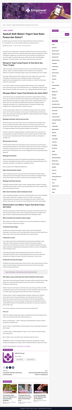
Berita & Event (55, 57)
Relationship (55, 160)
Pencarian (55, 30)
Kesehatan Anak (56, 104)
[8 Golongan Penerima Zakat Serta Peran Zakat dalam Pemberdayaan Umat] (25, 388)
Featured (5, 30)
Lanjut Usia (54, 113)
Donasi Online (55, 72)
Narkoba (54, 132)
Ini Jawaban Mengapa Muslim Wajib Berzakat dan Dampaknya (40, 397)
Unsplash (27, 346)
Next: (38, 372)
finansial (54, 79)
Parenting (54, 142)
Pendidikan (54, 145)
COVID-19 (54, 69)
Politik (53, 151)
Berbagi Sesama (56, 53)
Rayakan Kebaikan (56, 157)
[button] (4, 367)
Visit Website (19, 359)
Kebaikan (54, 94)
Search (67, 34)
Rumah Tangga (55, 164)
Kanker (53, 88)
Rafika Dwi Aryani (8, 45)
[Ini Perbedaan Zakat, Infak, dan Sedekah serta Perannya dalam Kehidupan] (10, 388)
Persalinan (54, 148)
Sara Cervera (20, 346)
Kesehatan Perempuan (57, 107)
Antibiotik (54, 47)
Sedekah (54, 167)
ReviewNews (42, 408)
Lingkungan (55, 126)
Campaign (54, 63)
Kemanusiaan (55, 101)
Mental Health (55, 129)
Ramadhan (10, 30)
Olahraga (54, 135)
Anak (53, 44)
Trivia (53, 182)
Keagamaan (55, 91)
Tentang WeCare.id (56, 176)
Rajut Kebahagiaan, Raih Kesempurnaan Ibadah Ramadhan (21, 272)
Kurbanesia (55, 110)
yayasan (54, 189)
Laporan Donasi (56, 116)
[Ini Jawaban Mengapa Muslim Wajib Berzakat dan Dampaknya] (41, 388)
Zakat (10, 391)
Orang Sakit (55, 138)
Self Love (54, 170)
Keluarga (54, 98)
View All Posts (30, 359)
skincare (54, 173)
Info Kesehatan (55, 85)
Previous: (12, 372)
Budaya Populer (56, 60)
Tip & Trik (54, 179)
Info (53, 82)
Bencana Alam (55, 50)
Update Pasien (55, 186)
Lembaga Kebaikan (56, 120)
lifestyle (54, 123)
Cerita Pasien (55, 66)
